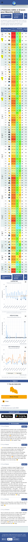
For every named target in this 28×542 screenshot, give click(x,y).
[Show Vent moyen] (10, 373)
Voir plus (24, 426)
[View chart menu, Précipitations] (25, 316)
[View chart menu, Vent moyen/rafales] (25, 347)
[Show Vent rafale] (18, 373)
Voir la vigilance (5, 405)
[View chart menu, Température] (25, 282)
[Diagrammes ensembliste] (25, 16)
